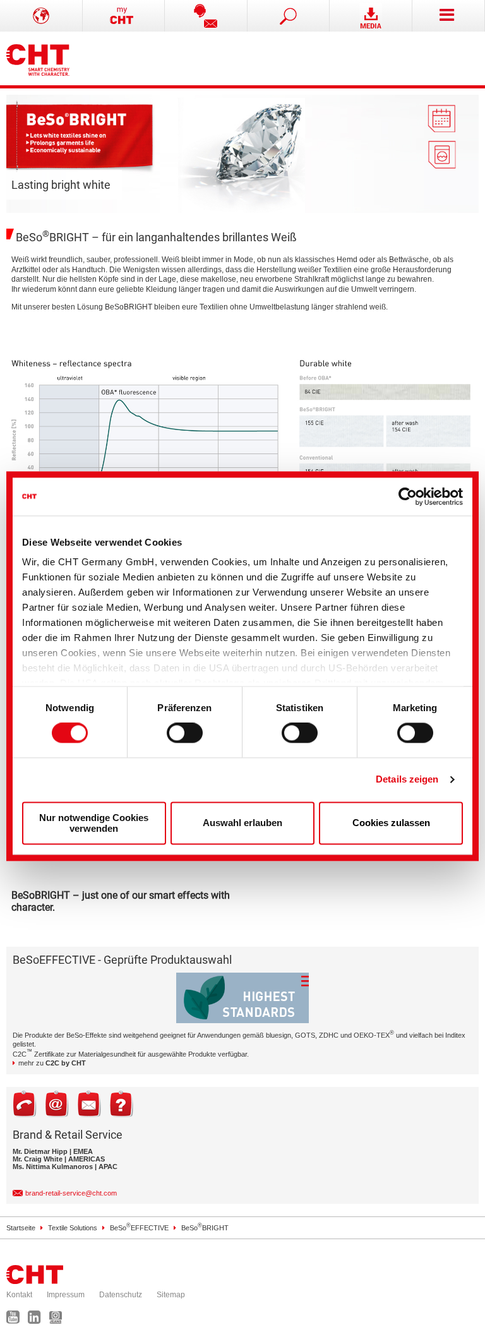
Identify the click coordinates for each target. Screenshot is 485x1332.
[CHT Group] (38, 58)
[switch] (185, 733)
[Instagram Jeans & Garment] (58, 1320)
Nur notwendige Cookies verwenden (93, 823)
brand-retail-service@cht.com (71, 1193)
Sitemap (171, 1294)
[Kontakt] (206, 16)
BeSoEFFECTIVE (139, 1228)
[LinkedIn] (37, 1320)
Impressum (66, 1294)
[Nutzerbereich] (124, 16)
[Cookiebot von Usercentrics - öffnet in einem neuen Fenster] (407, 496)
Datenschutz (120, 1294)
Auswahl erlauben (242, 823)
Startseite (20, 1228)
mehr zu (52, 1063)
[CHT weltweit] (41, 16)
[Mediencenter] (371, 16)
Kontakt (19, 1294)
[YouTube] (16, 1320)
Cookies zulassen (391, 823)
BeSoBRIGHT (205, 1228)
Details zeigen (407, 779)
